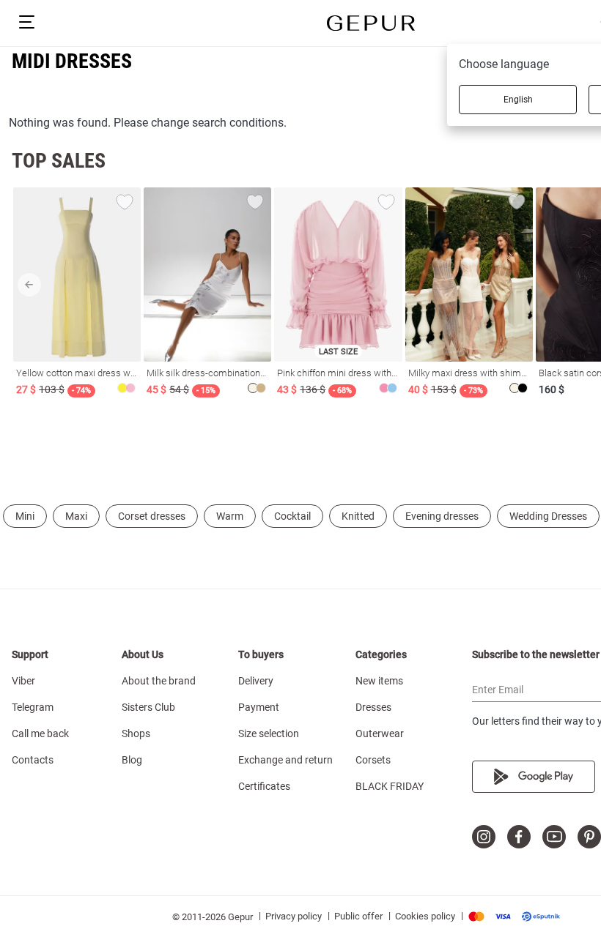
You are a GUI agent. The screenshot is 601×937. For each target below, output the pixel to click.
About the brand (159, 681)
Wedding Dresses (548, 516)
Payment (258, 707)
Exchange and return (285, 760)
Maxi (76, 516)
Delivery (255, 681)
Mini (24, 516)
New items (379, 681)
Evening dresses (442, 516)
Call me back (40, 733)
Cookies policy (425, 916)
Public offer (358, 916)
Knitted (358, 516)
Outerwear (379, 733)
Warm (229, 516)
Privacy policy (293, 916)
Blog (132, 760)
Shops (136, 733)
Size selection (268, 733)
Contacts (33, 760)
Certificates (264, 786)
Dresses (373, 707)
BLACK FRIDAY (389, 786)
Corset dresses (151, 516)
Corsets (373, 760)
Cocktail (292, 516)
